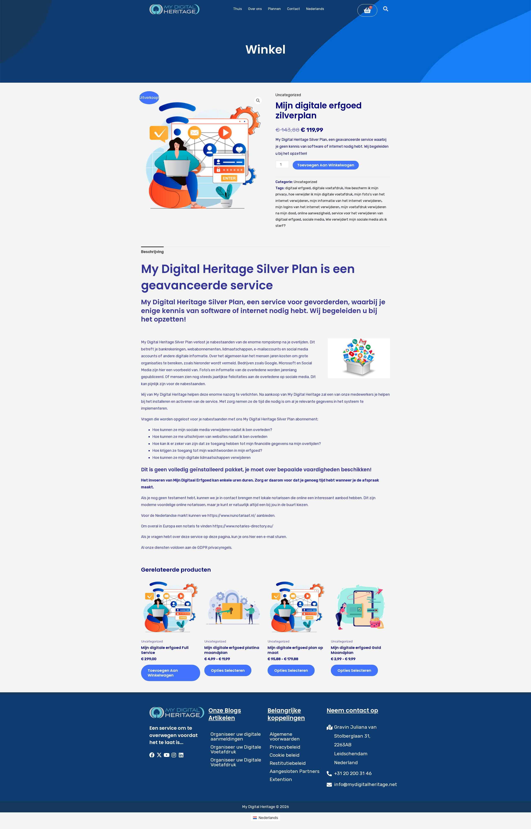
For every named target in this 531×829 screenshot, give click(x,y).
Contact (293, 9)
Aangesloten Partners (294, 771)
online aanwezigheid (314, 213)
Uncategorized (288, 95)
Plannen (274, 9)
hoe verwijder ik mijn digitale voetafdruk (321, 194)
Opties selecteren (228, 670)
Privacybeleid (285, 747)
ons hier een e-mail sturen (264, 536)
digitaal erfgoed (298, 188)
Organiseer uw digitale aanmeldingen (236, 736)
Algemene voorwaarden (285, 736)
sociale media (313, 219)
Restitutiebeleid (288, 763)
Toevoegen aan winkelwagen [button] (163, 673)
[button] (258, 100)
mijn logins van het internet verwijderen (307, 207)
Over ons (255, 9)
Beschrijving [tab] (152, 251)
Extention (281, 779)
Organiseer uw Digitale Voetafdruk (236, 749)
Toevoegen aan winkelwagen (325, 165)
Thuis (237, 9)
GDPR (202, 547)
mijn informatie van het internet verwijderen (345, 201)
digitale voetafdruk (327, 188)
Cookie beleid (285, 755)
